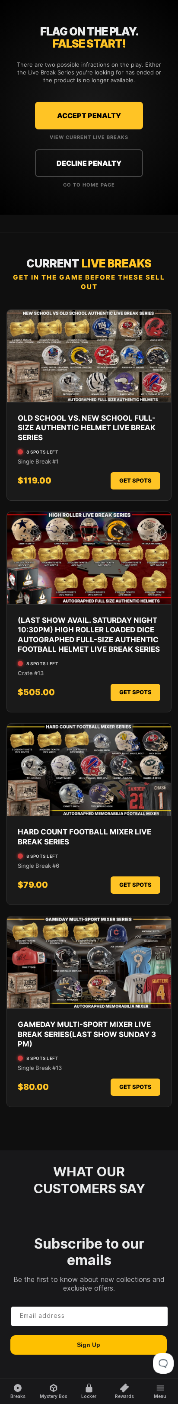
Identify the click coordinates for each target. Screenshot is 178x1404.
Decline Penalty (89, 163)
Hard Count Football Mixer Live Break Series (84, 837)
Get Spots (135, 480)
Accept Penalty (89, 115)
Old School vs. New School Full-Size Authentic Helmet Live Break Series (87, 427)
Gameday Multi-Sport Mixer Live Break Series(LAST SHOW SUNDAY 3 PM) (87, 1034)
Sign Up (88, 1344)
